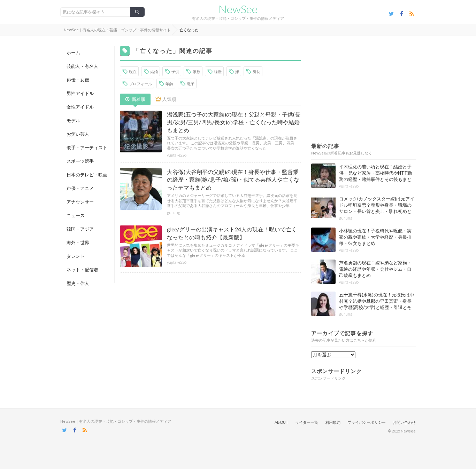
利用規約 (332, 422)
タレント (76, 256)
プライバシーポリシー (366, 422)
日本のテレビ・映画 (87, 174)
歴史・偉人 (78, 283)
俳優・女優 (78, 79)
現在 (133, 71)
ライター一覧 (306, 422)
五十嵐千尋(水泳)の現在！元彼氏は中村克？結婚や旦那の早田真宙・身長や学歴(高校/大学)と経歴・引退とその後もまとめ (376, 304)
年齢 (169, 83)
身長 (256, 71)
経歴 (218, 71)
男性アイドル (80, 93)
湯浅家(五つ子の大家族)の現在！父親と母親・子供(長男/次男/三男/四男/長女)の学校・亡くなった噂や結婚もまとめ (233, 122)
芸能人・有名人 (82, 66)
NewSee (238, 9)
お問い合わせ (404, 422)
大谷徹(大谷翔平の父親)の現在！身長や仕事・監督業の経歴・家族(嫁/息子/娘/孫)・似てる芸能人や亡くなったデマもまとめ (233, 179)
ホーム (73, 52)
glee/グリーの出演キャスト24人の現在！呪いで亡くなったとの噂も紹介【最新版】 (232, 233)
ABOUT (281, 422)
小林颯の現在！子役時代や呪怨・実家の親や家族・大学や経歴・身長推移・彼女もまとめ (375, 237)
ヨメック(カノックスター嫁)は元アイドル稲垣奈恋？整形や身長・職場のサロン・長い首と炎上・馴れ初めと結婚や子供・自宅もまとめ (376, 208)
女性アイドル (80, 107)
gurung (173, 212)
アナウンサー (80, 202)
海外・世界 (78, 242)
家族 (196, 71)
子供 (175, 71)
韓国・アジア (80, 229)
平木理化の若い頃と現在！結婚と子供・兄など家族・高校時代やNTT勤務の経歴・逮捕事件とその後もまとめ (375, 176)
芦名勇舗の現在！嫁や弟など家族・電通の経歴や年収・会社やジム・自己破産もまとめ (375, 269)
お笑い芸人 (78, 134)
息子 (190, 83)
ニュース (76, 215)
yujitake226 (176, 155)
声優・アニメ (80, 188)
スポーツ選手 (80, 161)
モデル (73, 120)
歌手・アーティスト (87, 147)
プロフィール (140, 83)
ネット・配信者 (82, 269)
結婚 (154, 71)
